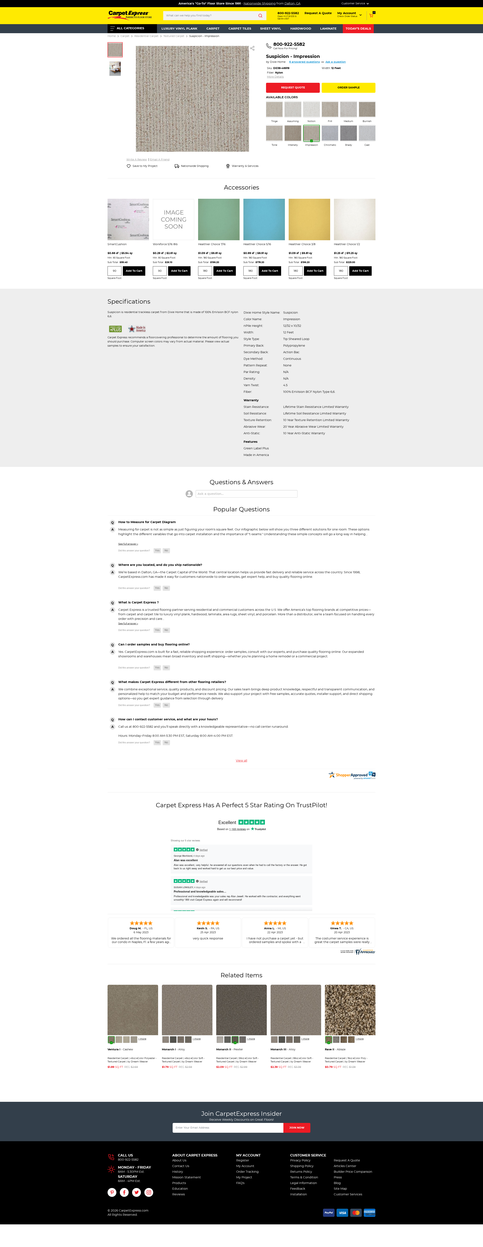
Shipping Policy (302, 1166)
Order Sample (349, 87)
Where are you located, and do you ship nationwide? (160, 564)
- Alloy (173, 1049)
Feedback (297, 1188)
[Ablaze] (328, 1039)
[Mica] (173, 1039)
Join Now (296, 1128)
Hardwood (300, 28)
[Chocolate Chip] (351, 1039)
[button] (349, 15)
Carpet (212, 28)
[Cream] (118, 1039)
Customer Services (348, 1194)
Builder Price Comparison (353, 1171)
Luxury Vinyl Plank (179, 28)
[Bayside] (336, 1039)
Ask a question (335, 62)
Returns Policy (301, 1171)
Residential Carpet (146, 36)
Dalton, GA (292, 3)
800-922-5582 (128, 1159)
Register (242, 1160)
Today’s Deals (358, 28)
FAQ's (240, 1183)
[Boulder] (343, 1039)
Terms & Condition (304, 1177)
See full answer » (128, 544)
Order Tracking (247, 1171)
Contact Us (180, 1166)
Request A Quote (347, 1160)
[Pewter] (180, 1039)
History (177, 1171)
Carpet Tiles (239, 28)
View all (241, 760)
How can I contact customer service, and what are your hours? (168, 719)
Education (180, 1188)
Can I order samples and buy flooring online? (154, 644)
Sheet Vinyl (270, 28)
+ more (142, 1039)
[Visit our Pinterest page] (112, 1192)
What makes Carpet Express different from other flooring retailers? (172, 682)
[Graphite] (188, 1039)
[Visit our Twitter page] (136, 1192)
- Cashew (120, 1049)
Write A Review (136, 159)
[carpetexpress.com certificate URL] (357, 950)
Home (112, 36)
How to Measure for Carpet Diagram (147, 522)
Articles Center (345, 1166)
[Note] (165, 1039)
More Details (275, 77)
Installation (298, 1194)
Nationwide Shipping (260, 3)
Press (338, 1177)
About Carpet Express (194, 1155)
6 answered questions (304, 62)
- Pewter (229, 1049)
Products (179, 1183)
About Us (179, 1160)
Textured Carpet (173, 36)
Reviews (178, 1194)
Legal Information (303, 1183)
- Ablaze (335, 1049)
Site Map (340, 1188)
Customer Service (308, 1155)
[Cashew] (111, 1039)
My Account (248, 1155)
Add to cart (134, 271)
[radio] (274, 112)
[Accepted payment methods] (349, 1212)
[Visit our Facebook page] (124, 1192)
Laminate (328, 28)
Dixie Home (277, 62)
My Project (244, 1177)
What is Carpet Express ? (138, 602)
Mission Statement (186, 1177)
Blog (337, 1183)
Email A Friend (159, 159)
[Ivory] (126, 1039)
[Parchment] (134, 1039)
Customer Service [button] (353, 3)
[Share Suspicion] (252, 48)
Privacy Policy (300, 1160)
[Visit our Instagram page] (148, 1192)
